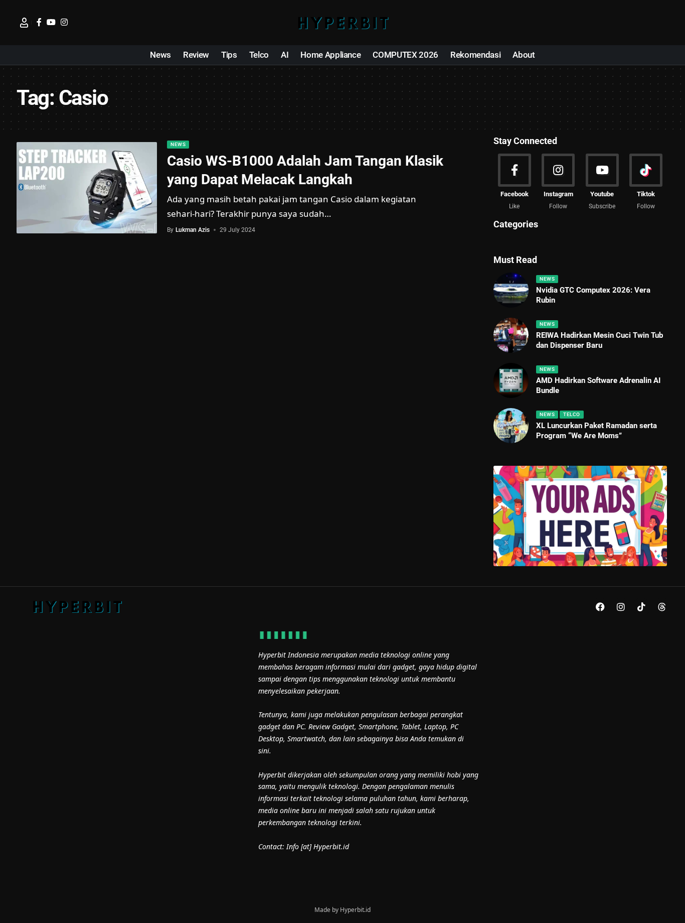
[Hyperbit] (342, 23)
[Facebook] (39, 22)
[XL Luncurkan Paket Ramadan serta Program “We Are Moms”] (511, 425)
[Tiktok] (646, 182)
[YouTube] (51, 22)
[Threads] (662, 607)
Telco (571, 414)
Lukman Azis (193, 229)
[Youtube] (602, 182)
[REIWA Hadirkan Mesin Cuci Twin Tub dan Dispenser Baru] (511, 335)
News (178, 144)
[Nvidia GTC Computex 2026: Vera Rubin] (511, 290)
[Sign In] (24, 23)
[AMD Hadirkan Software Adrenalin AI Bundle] (511, 380)
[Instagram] (64, 22)
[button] (661, 23)
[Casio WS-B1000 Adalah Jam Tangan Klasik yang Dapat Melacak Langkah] (87, 187)
